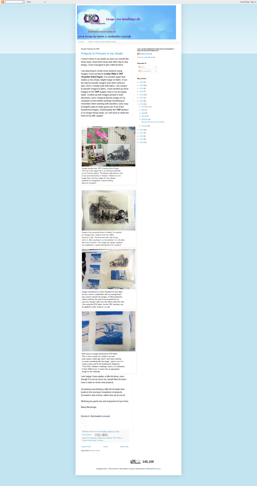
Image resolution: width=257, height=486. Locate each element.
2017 (142, 133)
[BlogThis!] (98, 434)
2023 (142, 91)
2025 (142, 85)
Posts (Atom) (95, 451)
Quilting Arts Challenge (104, 438)
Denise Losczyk (146, 54)
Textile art (119, 438)
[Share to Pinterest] (106, 434)
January (144, 126)
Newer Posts (86, 447)
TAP (114, 438)
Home (81, 42)
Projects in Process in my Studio (102, 53)
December (145, 107)
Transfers (100, 440)
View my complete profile (146, 57)
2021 (142, 98)
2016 (142, 136)
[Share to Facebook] (103, 434)
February (144, 119)
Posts (142, 67)
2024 (142, 88)
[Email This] (96, 434)
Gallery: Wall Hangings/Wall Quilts (102, 42)
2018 (142, 130)
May (143, 110)
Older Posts (124, 447)
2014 (142, 142)
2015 (142, 139)
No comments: (87, 435)
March (143, 116)
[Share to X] (101, 434)
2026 (142, 82)
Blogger (158, 469)
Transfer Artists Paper (89, 440)
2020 (142, 101)
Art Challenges (92, 438)
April (143, 113)
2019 (142, 104)
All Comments (145, 71)
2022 (142, 95)
